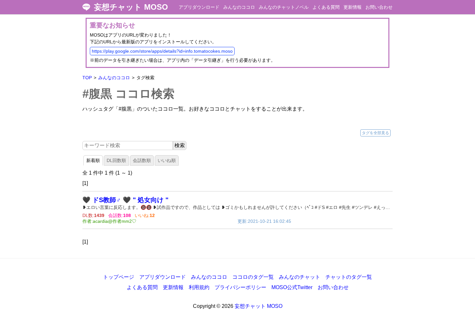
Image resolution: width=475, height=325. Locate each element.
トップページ (118, 277)
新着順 (93, 160)
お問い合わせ (379, 7)
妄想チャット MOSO (131, 7)
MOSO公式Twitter (291, 287)
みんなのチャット (299, 277)
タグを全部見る (375, 133)
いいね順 (167, 160)
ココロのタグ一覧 (253, 277)
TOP (87, 77)
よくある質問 (326, 7)
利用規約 (199, 287)
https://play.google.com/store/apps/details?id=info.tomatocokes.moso (162, 51)
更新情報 (352, 7)
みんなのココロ (239, 7)
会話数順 (142, 160)
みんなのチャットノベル (284, 7)
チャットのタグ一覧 (348, 277)
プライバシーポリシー (240, 287)
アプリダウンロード (199, 7)
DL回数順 (116, 160)
